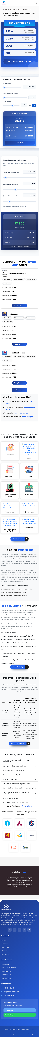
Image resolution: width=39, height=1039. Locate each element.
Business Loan (6, 971)
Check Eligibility (20, 667)
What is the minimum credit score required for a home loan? (18, 761)
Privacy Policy (10, 1034)
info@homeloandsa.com (11, 992)
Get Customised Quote (19, 61)
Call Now (10, 1010)
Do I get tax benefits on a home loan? (15, 803)
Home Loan (5, 964)
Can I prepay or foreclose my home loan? (16, 784)
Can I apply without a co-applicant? (15, 766)
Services (5, 951)
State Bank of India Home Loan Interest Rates (16, 589)
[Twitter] (14, 930)
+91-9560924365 (9, 988)
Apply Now (17, 305)
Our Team (5, 947)
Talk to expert (20, 539)
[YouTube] (29, 930)
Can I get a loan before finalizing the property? (18, 788)
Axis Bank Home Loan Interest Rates (13, 592)
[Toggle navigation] (35, 3)
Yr (34, 105)
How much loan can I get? (11, 775)
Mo (30, 105)
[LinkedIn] (19, 930)
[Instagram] (24, 930)
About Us (5, 944)
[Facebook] (10, 930)
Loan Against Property (9, 968)
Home (4, 940)
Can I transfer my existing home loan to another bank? (16, 793)
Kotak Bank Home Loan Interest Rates (14, 596)
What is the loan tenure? (11, 779)
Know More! (19, 142)
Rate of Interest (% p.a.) (10, 94)
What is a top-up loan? (10, 798)
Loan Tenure (7, 101)
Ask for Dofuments (20, 743)
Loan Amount (7, 83)
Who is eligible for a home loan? (13, 770)
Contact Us (5, 954)
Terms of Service (21, 1034)
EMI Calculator (6, 978)
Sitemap (30, 1034)
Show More (19, 390)
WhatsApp (10, 1015)
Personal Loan (6, 975)
